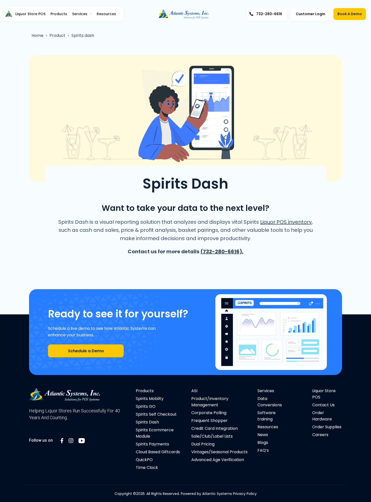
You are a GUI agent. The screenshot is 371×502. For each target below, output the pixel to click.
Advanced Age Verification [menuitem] (217, 460)
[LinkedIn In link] (62, 440)
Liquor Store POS (30, 13)
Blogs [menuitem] (262, 442)
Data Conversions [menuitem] (269, 402)
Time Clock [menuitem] (147, 467)
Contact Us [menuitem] (323, 405)
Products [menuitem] (145, 391)
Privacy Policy (245, 493)
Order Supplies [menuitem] (326, 427)
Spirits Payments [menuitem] (152, 444)
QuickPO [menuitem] (144, 460)
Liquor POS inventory (286, 221)
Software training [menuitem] (266, 416)
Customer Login (310, 13)
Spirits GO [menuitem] (145, 406)
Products (58, 13)
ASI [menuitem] (194, 391)
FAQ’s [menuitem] (263, 450)
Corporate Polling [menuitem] (208, 413)
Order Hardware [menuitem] (322, 416)
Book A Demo (349, 13)
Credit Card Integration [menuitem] (214, 428)
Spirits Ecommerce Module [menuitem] (155, 433)
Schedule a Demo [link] (86, 351)
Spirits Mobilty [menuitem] (150, 398)
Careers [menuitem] (320, 435)
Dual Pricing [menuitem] (203, 444)
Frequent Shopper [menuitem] (209, 420)
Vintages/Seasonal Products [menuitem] (219, 452)
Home (37, 35)
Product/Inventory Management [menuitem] (209, 402)
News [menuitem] (262, 435)
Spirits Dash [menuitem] (147, 422)
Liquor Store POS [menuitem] (324, 394)
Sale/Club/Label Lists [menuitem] (212, 436)
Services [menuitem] (265, 391)
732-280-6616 (269, 13)
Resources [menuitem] (267, 427)
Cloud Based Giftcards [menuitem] (158, 452)
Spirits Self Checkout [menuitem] (156, 414)
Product (57, 35)
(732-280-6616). (221, 251)
